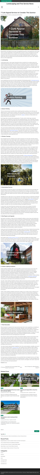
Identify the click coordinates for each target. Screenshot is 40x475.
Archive (2, 452)
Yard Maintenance (4, 463)
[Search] (38, 7)
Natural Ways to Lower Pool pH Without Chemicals (9, 446)
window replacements (28, 155)
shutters (23, 114)
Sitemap (24, 472)
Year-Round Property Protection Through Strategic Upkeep (10, 444)
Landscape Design (4, 459)
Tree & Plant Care (3, 461)
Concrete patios (15, 347)
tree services (30, 199)
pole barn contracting (32, 276)
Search (2, 429)
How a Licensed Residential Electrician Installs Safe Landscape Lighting (10, 390)
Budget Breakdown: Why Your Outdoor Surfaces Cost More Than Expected (13, 440)
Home (6, 362)
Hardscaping (3, 456)
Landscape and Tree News (17, 14)
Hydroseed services (35, 80)
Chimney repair (27, 231)
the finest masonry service (13, 237)
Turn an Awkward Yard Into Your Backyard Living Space (10, 442)
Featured (2, 454)
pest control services (14, 130)
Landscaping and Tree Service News (20, 4)
